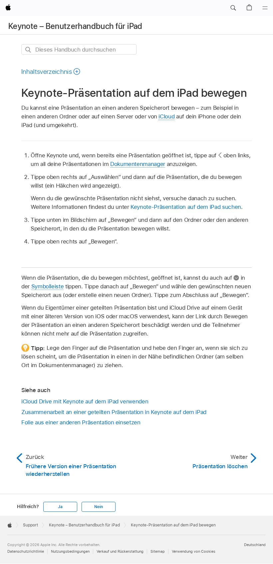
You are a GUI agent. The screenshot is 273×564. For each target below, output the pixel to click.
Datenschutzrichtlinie (25, 551)
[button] (233, 8)
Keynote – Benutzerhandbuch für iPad (75, 26)
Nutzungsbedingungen (70, 551)
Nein (98, 506)
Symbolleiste (47, 286)
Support (30, 525)
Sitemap (157, 551)
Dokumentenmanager (137, 164)
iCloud (166, 116)
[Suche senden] (28, 49)
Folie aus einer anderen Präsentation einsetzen (80, 422)
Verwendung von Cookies (193, 551)
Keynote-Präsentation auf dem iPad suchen (186, 207)
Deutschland (255, 544)
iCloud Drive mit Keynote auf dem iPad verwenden (84, 401)
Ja (60, 506)
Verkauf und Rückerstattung (120, 551)
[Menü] (265, 8)
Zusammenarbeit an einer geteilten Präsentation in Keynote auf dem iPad (113, 412)
